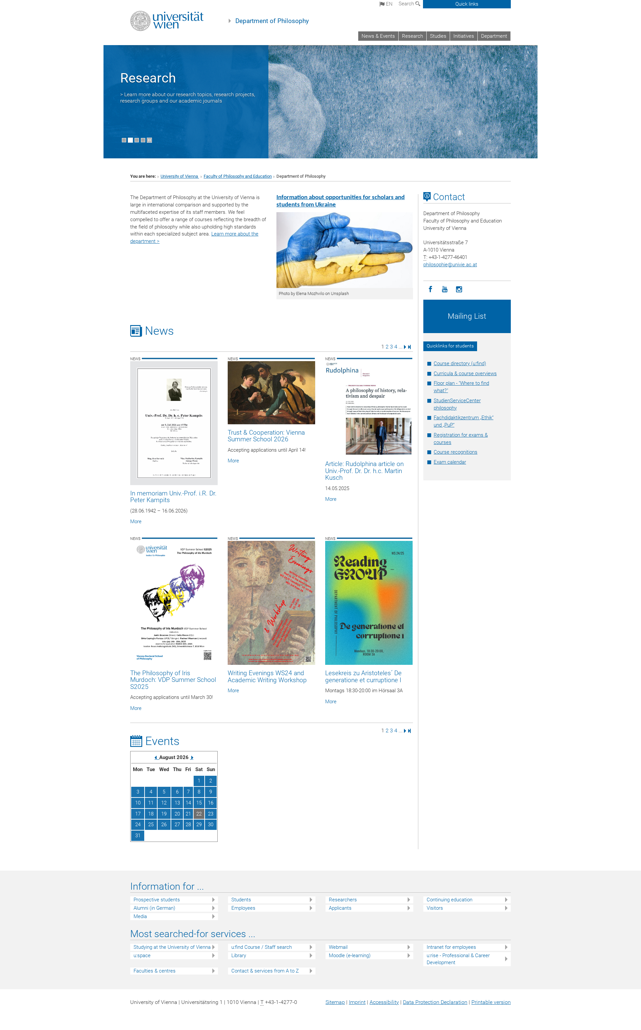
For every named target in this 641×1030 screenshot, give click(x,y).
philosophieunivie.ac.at (450, 265)
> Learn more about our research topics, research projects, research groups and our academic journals (187, 97)
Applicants (340, 908)
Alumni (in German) (154, 908)
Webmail (338, 947)
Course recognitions (455, 452)
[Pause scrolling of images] (149, 140)
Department (494, 36)
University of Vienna (180, 176)
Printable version (491, 1002)
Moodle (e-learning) (350, 955)
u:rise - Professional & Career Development (458, 959)
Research (412, 36)
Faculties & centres (155, 971)
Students (241, 900)
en (389, 4)
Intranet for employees (451, 947)
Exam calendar (450, 462)
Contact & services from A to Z (265, 971)
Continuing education (449, 900)
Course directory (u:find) (460, 363)
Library (238, 955)
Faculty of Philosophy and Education (238, 176)
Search (407, 4)
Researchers (343, 900)
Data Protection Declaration (435, 1002)
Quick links (466, 4)
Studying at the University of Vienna (172, 947)
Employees (243, 908)
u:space (142, 955)
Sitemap (335, 1002)
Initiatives (463, 36)
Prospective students (157, 900)
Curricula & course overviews (465, 374)
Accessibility (384, 1002)
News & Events (378, 36)
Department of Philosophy (272, 21)
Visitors (435, 908)
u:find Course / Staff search (261, 947)
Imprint (357, 1002)
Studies (438, 36)
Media (140, 916)
